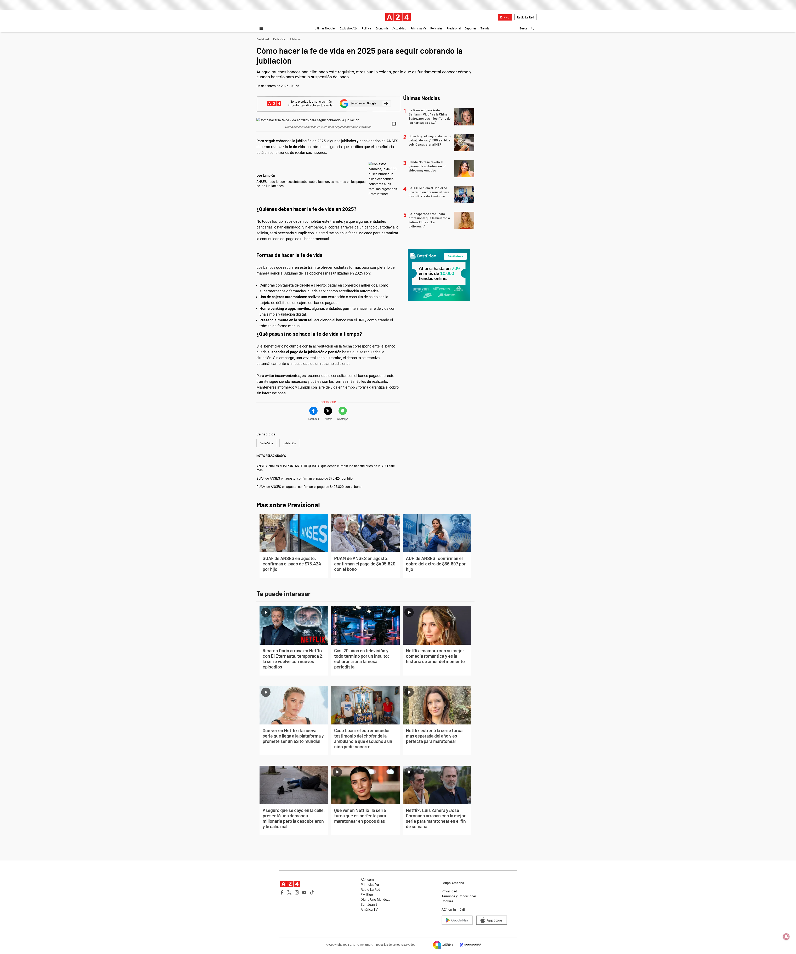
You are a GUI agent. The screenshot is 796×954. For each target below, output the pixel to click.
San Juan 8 (369, 905)
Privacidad (449, 891)
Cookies (447, 901)
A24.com (367, 880)
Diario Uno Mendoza (376, 900)
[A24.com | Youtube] (304, 892)
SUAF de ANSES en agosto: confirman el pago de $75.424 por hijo (304, 478)
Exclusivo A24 (349, 28)
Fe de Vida (279, 39)
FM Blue (367, 895)
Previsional (454, 28)
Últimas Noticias (325, 28)
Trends (485, 28)
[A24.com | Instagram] (297, 892)
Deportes (470, 28)
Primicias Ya (418, 28)
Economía (381, 28)
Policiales (436, 28)
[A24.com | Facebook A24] (282, 892)
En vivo (504, 17)
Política (366, 28)
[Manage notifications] (786, 936)
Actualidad (399, 28)
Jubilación (295, 39)
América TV (369, 909)
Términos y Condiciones (459, 896)
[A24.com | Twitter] (289, 892)
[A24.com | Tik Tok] (312, 892)
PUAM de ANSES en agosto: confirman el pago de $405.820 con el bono (309, 487)
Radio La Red (525, 17)
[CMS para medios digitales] (467, 945)
